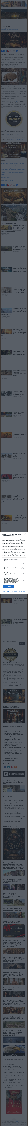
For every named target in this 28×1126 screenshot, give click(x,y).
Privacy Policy (22, 591)
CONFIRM (8, 586)
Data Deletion (6, 591)
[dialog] (14, 563)
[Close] (25, 534)
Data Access (14, 591)
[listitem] (14, 560)
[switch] (22, 563)
